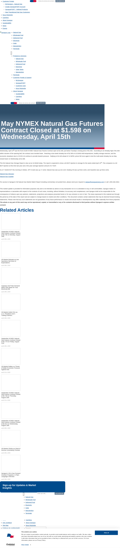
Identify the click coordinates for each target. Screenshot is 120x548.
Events (5, 28)
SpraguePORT (20, 83)
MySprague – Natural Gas (13, 4)
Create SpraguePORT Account (15, 7)
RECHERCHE (41, 103)
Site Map (5, 525)
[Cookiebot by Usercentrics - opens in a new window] (10, 545)
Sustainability (7, 23)
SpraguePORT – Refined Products (16, 9)
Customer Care (21, 86)
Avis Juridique (7, 523)
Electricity (16, 40)
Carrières (6, 17)
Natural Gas (17, 32)
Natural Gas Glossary (7, 174)
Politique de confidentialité (11, 528)
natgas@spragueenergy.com (94, 182)
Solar (15, 43)
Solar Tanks (19, 69)
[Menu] (11, 53)
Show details (25, 544)
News (4, 26)
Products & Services (19, 56)
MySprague (19, 80)
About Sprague (7, 20)
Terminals (16, 49)
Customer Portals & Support (22, 77)
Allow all (106, 532)
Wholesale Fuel (18, 35)
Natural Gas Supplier (7, 176)
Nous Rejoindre (8, 15)
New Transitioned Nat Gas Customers (17, 12)
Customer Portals (8, 1)
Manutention (17, 46)
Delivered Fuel (18, 38)
